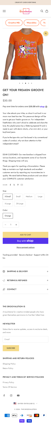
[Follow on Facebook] (4, 395)
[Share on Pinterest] (18, 185)
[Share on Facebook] (10, 185)
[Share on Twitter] (14, 185)
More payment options (26, 247)
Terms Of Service (10, 387)
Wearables (31, 22)
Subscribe (11, 348)
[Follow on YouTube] (18, 395)
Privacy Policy (8, 382)
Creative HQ (14, 22)
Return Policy (8, 368)
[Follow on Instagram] (11, 395)
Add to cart (25, 234)
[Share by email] (22, 185)
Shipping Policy (9, 363)
